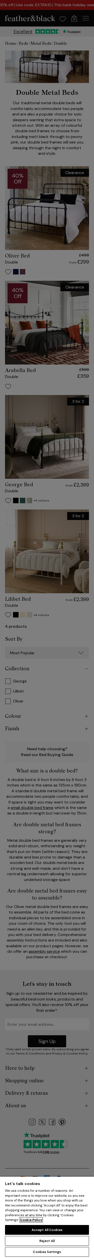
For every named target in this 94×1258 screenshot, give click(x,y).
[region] (47, 1217)
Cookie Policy (31, 1220)
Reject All (47, 1241)
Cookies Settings (47, 1252)
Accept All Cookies (47, 1230)
